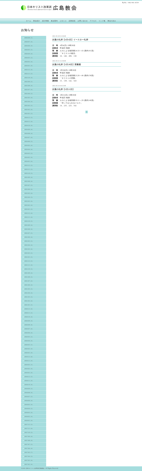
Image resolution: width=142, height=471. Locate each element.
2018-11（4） (29, 380)
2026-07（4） (29, 41)
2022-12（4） (29, 213)
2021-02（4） (29, 301)
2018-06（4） (29, 400)
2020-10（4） (29, 317)
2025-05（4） (29, 97)
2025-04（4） (29, 101)
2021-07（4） (29, 281)
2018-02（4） (29, 416)
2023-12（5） (29, 165)
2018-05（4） (29, 404)
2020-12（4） (29, 309)
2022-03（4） (29, 249)
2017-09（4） (29, 436)
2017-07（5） (29, 444)
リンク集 (102, 21)
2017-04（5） (29, 456)
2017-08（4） (29, 440)
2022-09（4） (29, 225)
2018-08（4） (29, 392)
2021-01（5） (29, 305)
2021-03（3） (29, 297)
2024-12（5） (29, 117)
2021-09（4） (29, 273)
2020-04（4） (29, 340)
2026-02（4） (29, 61)
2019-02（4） (29, 368)
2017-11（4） (29, 428)
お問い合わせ (83, 21)
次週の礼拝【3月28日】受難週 (66, 64)
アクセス (93, 21)
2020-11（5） (29, 313)
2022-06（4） (29, 237)
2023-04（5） (29, 197)
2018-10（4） (29, 384)
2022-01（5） (29, 257)
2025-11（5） (29, 73)
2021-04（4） (29, 293)
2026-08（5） (29, 37)
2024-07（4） (29, 137)
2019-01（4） (29, 372)
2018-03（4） (29, 412)
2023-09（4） (29, 177)
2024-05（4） (29, 145)
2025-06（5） (29, 93)
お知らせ (63, 21)
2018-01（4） (29, 420)
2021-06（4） (29, 285)
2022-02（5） (29, 253)
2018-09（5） (29, 388)
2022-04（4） (29, 245)
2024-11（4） (29, 121)
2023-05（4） (29, 193)
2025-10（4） (29, 77)
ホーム (28, 21)
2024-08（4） (29, 133)
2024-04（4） (29, 149)
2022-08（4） (29, 229)
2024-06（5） (29, 141)
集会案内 (54, 21)
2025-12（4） (29, 69)
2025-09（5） (29, 81)
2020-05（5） (29, 336)
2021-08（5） (29, 277)
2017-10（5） (29, 432)
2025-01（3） (29, 113)
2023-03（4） (29, 201)
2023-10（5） (29, 173)
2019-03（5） (29, 364)
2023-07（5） (29, 185)
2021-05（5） (29, 289)
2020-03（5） (29, 344)
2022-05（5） (29, 241)
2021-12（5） (29, 261)
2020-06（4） (29, 332)
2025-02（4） (29, 109)
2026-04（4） (29, 53)
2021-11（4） (29, 265)
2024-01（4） (29, 161)
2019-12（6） (29, 356)
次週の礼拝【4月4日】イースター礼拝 (70, 40)
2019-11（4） (29, 360)
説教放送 (72, 21)
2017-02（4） (29, 464)
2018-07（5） (29, 396)
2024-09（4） (29, 129)
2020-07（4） (29, 328)
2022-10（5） (29, 221)
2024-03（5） (29, 153)
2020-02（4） (29, 348)
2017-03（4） (29, 460)
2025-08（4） (29, 85)
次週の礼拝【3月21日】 (63, 89)
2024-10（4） (29, 125)
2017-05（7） (29, 452)
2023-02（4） (29, 205)
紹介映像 (45, 21)
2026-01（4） (29, 65)
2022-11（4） (29, 217)
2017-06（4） (29, 448)
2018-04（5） (29, 408)
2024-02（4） (29, 157)
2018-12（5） (29, 376)
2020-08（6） (29, 324)
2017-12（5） (29, 424)
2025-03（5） (29, 105)
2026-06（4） (29, 45)
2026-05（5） (29, 49)
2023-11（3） (29, 169)
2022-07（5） (29, 233)
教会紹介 (36, 21)
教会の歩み (112, 21)
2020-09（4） (29, 320)
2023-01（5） (29, 209)
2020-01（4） (29, 352)
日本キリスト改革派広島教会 (35, 468)
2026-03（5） (29, 57)
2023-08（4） (29, 181)
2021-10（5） (29, 269)
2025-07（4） (29, 89)
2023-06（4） (29, 189)
